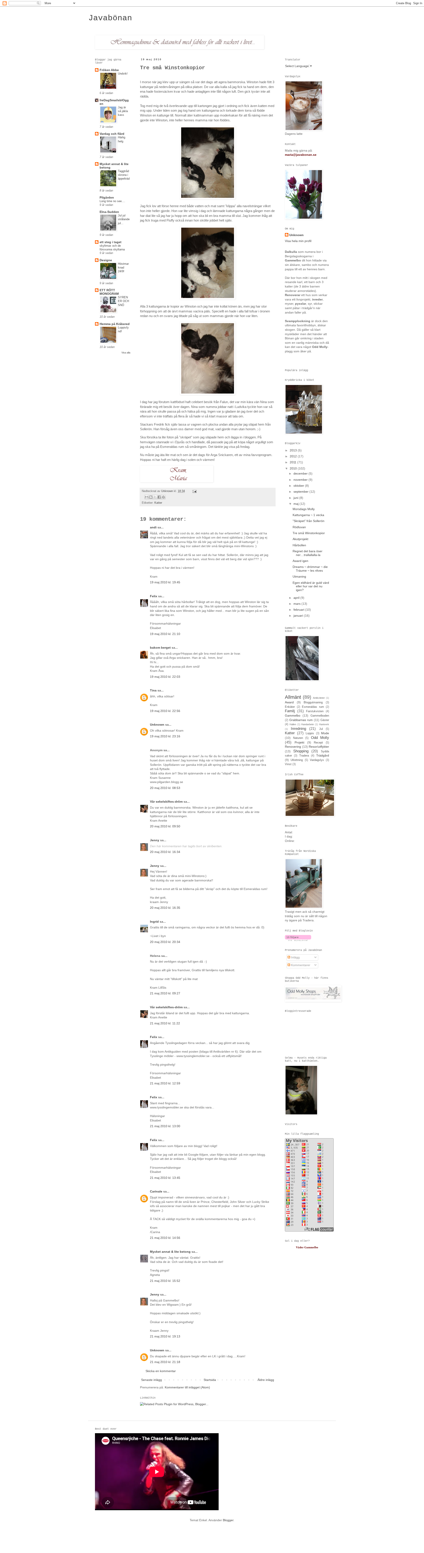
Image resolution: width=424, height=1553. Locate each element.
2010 (294, 468)
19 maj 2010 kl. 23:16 (165, 736)
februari (299, 609)
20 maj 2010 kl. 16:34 (165, 852)
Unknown (167, 491)
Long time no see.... (112, 201)
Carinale (156, 1191)
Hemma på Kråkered (115, 324)
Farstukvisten (315, 711)
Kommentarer (300, 965)
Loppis (310, 733)
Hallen (293, 724)
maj (296, 503)
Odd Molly (320, 738)
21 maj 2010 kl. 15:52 (165, 1281)
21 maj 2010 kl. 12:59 (165, 1083)
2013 (294, 450)
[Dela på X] (155, 497)
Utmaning (299, 576)
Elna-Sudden (109, 212)
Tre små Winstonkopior (309, 533)
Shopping (301, 751)
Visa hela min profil (298, 241)
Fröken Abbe (109, 70)
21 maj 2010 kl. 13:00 (165, 1126)
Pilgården (107, 197)
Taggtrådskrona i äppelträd (124, 174)
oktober (299, 485)
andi (153, 527)
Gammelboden (319, 715)
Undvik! (123, 73)
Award (289, 702)
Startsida (210, 1380)
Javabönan (110, 18)
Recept (318, 742)
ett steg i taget (110, 242)
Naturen (298, 738)
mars (297, 603)
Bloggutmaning (313, 702)
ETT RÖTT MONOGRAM (109, 291)
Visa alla (125, 352)
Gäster (324, 720)
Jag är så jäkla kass (123, 111)
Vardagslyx (317, 760)
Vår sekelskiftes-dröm (166, 801)
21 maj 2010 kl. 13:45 (165, 1177)
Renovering (293, 746)
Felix (153, 596)
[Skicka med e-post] (146, 497)
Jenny (154, 840)
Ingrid (154, 921)
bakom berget (160, 647)
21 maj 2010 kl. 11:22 (165, 1023)
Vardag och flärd (112, 133)
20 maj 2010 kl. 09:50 (165, 826)
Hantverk (324, 724)
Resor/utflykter (319, 746)
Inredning (298, 729)
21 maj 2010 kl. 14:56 (165, 1237)
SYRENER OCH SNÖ (123, 301)
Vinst (288, 764)
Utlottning (297, 760)
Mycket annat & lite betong (170, 1251)
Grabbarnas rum (301, 720)
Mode (325, 733)
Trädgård (322, 755)
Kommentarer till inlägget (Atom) (187, 1387)
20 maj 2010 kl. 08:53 (165, 788)
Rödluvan (299, 527)
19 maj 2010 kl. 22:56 (165, 711)
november (301, 479)
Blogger (228, 1520)
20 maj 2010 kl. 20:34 (165, 942)
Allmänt (293, 697)
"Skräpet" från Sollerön (308, 521)
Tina (153, 690)
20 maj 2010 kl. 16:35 (165, 907)
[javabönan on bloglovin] (298, 940)
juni (296, 498)
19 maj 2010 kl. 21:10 (165, 634)
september (301, 491)
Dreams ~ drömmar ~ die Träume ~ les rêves (310, 568)
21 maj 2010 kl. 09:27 (165, 993)
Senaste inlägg (151, 1380)
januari (298, 615)
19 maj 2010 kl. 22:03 (165, 676)
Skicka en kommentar (161, 1371)
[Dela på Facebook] (159, 497)
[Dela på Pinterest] (163, 497)
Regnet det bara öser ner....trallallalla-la (307, 553)
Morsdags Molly (304, 509)
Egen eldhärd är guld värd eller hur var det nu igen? (311, 586)
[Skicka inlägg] (194, 491)
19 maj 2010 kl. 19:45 (165, 582)
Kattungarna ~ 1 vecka (308, 515)
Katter (158, 502)
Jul (321, 728)
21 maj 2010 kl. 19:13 (165, 1336)
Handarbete (307, 724)
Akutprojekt (300, 539)
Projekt (299, 742)
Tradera (304, 755)
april (296, 597)
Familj (290, 711)
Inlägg (295, 957)
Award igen (300, 561)
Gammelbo (292, 715)
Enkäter (290, 706)
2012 (294, 456)
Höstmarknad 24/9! (123, 267)
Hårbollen (299, 545)
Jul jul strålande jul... (124, 219)
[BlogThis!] (151, 497)
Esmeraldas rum (313, 706)
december (301, 473)
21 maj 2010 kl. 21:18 (165, 1362)
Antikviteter (319, 698)
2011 (293, 462)
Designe (106, 260)
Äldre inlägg (265, 1380)
